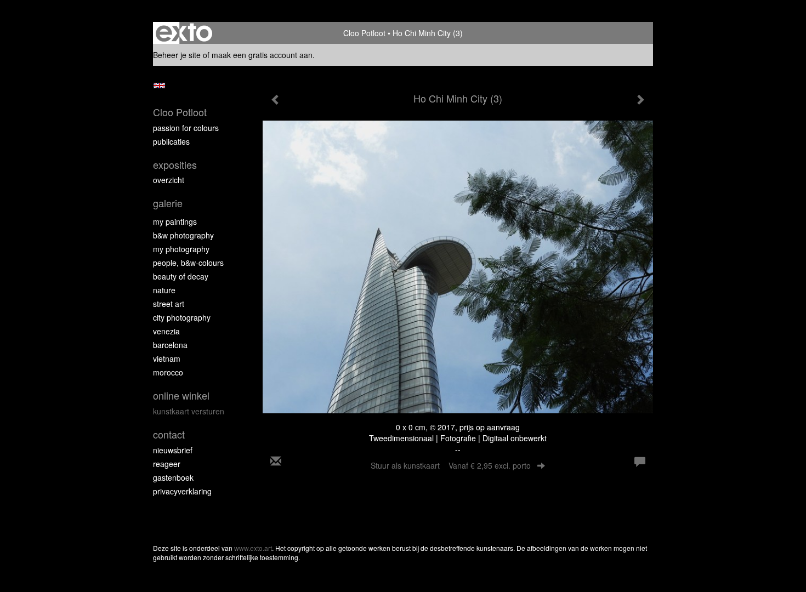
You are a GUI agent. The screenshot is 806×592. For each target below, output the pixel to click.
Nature (164, 289)
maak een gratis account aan (262, 54)
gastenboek (173, 477)
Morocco (168, 372)
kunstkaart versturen (188, 411)
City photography (182, 317)
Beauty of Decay (180, 276)
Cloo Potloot (364, 32)
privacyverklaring (182, 491)
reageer (166, 463)
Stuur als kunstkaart (451, 465)
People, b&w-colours (188, 262)
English (159, 85)
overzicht (168, 179)
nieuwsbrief (172, 450)
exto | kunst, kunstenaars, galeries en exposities (184, 33)
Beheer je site (177, 54)
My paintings (175, 221)
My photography (181, 248)
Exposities (175, 165)
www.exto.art (253, 548)
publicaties (171, 141)
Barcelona (170, 344)
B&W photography (183, 235)
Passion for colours (186, 127)
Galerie (168, 203)
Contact (169, 434)
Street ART (168, 303)
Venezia (166, 331)
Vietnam (166, 358)
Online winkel (181, 395)
